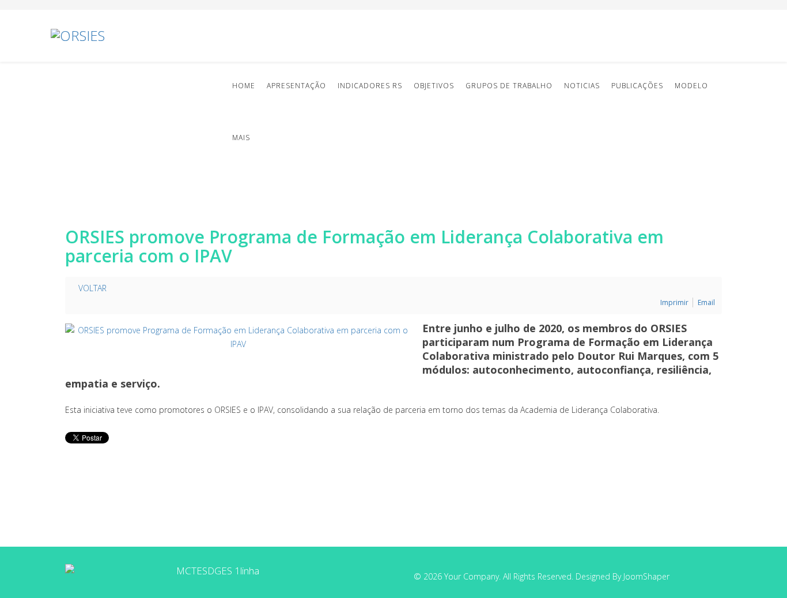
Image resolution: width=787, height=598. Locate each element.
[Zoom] (238, 337)
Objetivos (434, 86)
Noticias (582, 86)
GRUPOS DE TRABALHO (509, 86)
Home (243, 86)
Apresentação (296, 86)
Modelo (691, 86)
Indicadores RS (370, 86)
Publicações (637, 86)
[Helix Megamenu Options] (731, 35)
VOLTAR (91, 288)
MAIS (241, 137)
